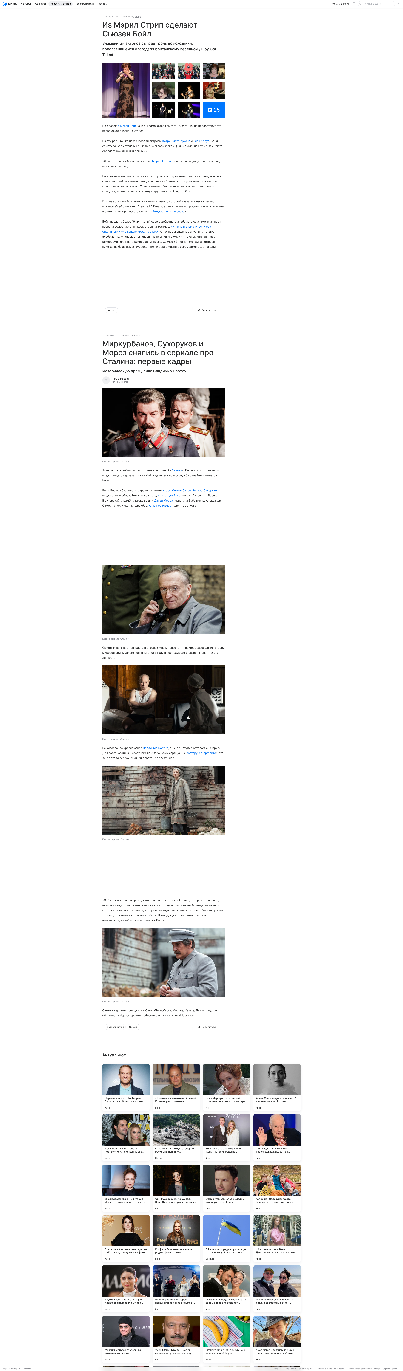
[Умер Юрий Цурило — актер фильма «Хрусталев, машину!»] (176, 1339)
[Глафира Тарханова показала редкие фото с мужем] (176, 1238)
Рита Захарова (120, 378)
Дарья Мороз (163, 500)
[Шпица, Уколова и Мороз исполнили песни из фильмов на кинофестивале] (176, 1288)
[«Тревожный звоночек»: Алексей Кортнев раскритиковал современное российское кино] (176, 1087)
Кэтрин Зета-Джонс (176, 141)
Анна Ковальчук (160, 505)
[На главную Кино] (12, 4)
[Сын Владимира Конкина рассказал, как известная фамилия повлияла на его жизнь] (277, 1137)
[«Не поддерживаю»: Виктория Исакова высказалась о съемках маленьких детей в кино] (126, 1188)
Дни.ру (137, 16)
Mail (5, 1369)
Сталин (177, 470)
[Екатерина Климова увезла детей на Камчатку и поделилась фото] (126, 1238)
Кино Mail (135, 335)
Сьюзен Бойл (127, 125)
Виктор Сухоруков (205, 490)
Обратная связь (390, 1369)
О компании (14, 1369)
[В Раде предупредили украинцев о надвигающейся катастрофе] (226, 1238)
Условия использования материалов (363, 1369)
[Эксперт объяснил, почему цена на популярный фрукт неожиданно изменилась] (226, 1339)
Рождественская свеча (168, 211)
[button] (126, 90)
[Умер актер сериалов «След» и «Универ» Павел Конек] (226, 1188)
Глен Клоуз (201, 141)
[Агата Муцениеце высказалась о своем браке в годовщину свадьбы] (226, 1288)
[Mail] (5, 4)
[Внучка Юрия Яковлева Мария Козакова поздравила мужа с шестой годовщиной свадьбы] (126, 1288)
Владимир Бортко (155, 748)
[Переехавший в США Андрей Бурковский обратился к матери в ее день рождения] (126, 1087)
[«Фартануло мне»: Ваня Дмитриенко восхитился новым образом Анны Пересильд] (277, 1238)
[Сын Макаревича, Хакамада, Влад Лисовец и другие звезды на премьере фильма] (176, 1188)
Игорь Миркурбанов (176, 490)
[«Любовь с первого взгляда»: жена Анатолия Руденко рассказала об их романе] (226, 1137)
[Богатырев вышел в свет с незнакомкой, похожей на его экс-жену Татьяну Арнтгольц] (126, 1137)
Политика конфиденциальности (329, 1369)
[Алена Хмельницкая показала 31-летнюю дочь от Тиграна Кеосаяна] (277, 1087)
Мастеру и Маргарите (201, 753)
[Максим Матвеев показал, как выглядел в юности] (126, 1339)
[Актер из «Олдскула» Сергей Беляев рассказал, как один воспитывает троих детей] (277, 1188)
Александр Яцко (169, 495)
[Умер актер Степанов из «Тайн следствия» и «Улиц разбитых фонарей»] (277, 1339)
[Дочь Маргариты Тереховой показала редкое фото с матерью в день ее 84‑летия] (226, 1087)
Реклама (27, 1369)
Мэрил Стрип (161, 161)
